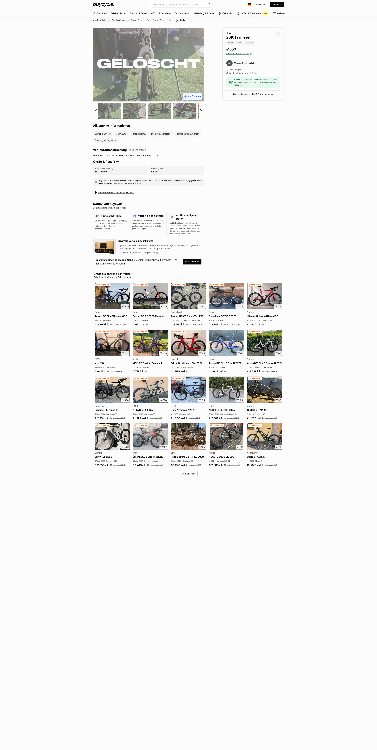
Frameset (249, 43)
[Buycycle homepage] (103, 4)
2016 (239, 43)
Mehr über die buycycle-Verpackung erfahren (136, 253)
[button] (103, 324)
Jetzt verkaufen (192, 261)
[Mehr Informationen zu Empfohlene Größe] (112, 169)
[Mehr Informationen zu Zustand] (109, 134)
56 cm (230, 43)
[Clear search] (209, 4)
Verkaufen (277, 4)
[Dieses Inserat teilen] (278, 34)
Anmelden (261, 4)
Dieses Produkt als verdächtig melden (116, 192)
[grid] (102, 284)
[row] (102, 284)
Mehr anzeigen (189, 473)
